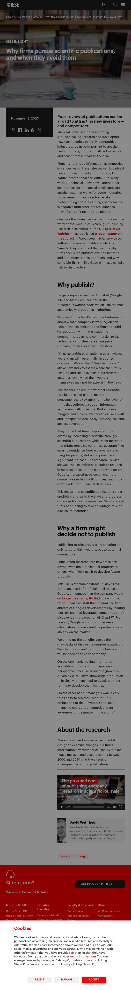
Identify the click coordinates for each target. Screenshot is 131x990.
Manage (66, 979)
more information (83, 956)
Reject (40, 979)
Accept (94, 979)
